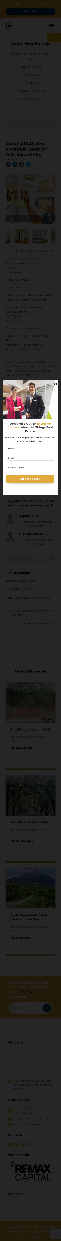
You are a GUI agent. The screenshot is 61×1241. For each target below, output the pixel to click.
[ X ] (55, 384)
